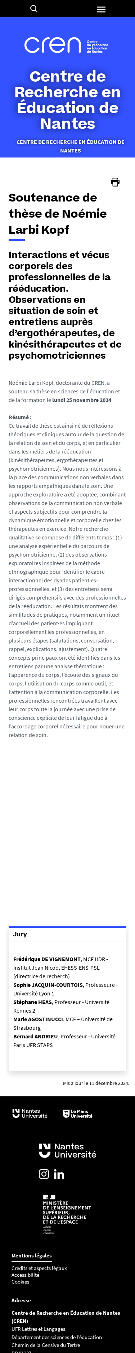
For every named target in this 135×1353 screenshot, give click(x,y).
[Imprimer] (115, 182)
